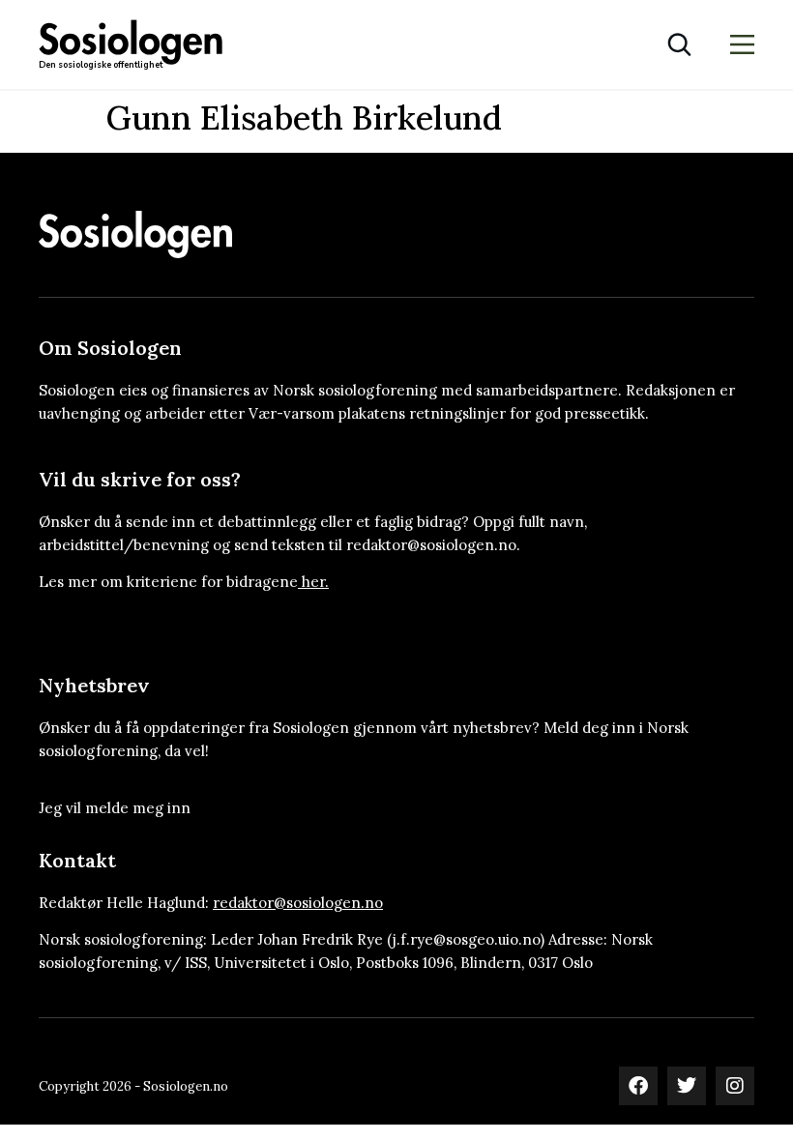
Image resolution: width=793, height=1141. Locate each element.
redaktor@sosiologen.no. (433, 545)
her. (315, 581)
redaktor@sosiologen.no (298, 902)
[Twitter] (686, 1086)
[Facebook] (638, 1086)
